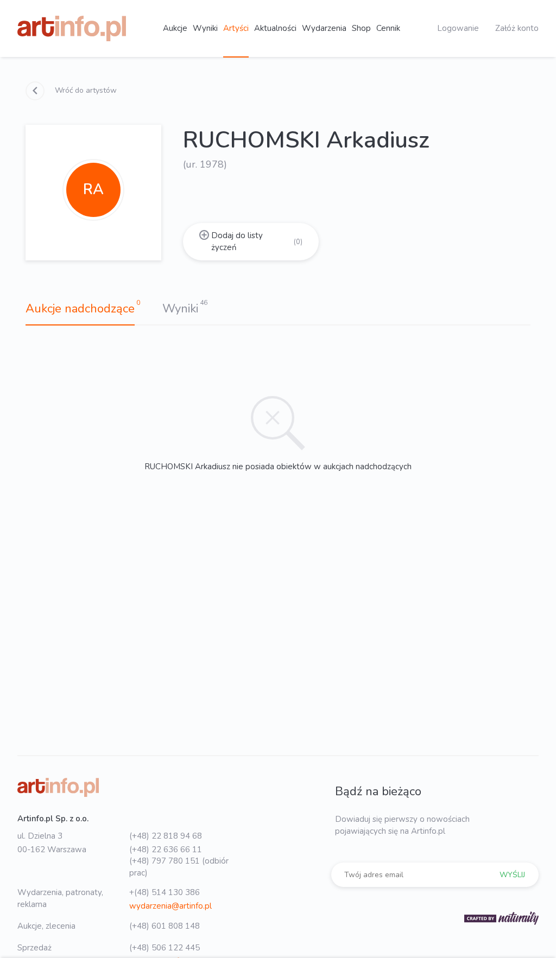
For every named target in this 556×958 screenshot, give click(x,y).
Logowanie (458, 28)
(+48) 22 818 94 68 (165, 836)
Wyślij (512, 875)
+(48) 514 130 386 (164, 892)
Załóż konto (517, 28)
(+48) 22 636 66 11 (165, 849)
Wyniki (205, 28)
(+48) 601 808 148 (164, 926)
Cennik (388, 28)
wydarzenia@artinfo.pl (170, 905)
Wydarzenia (324, 28)
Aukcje (175, 28)
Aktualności (275, 28)
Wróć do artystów (85, 90)
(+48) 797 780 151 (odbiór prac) (179, 866)
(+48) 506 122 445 (164, 947)
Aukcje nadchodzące (80, 309)
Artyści (236, 28)
